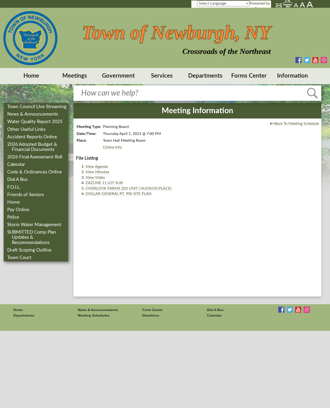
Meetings (74, 76)
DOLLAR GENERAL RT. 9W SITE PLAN (118, 194)
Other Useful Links (26, 129)
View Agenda (97, 167)
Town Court (19, 257)
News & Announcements (33, 114)
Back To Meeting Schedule (296, 124)
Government (118, 76)
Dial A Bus (18, 179)
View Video (95, 177)
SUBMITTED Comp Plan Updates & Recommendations (32, 237)
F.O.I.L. (14, 187)
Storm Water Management (34, 225)
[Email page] (279, 6)
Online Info (112, 147)
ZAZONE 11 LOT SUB (104, 183)
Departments (205, 76)
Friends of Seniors (26, 195)
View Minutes (97, 172)
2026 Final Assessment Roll (35, 157)
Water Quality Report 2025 (35, 121)
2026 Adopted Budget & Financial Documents (32, 147)
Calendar (16, 164)
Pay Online (18, 210)
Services (162, 76)
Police (13, 217)
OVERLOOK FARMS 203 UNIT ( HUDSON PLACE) (128, 188)
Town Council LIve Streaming (37, 106)
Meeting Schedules (93, 315)
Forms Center (249, 76)
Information (292, 76)
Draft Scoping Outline (29, 250)
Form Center (152, 310)
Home (31, 76)
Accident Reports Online (32, 137)
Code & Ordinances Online (35, 172)
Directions (150, 315)
